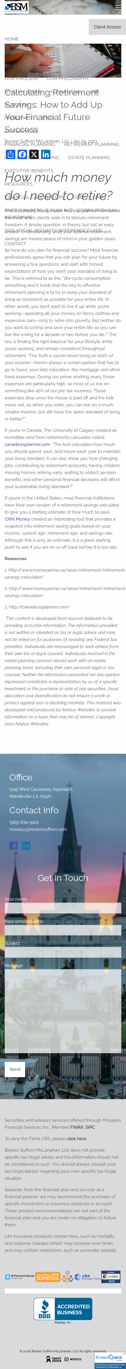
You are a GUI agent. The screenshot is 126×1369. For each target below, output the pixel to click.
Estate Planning (89, 157)
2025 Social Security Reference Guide (53, 230)
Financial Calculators (34, 197)
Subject (33, 943)
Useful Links (89, 197)
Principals (18, 118)
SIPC (90, 1127)
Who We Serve (23, 91)
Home (11, 39)
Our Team (16, 105)
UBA (95, 91)
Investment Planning (31, 157)
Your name (37, 899)
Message (35, 965)
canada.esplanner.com (27, 444)
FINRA (77, 1127)
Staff (48, 118)
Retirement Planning (92, 144)
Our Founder (22, 52)
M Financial (65, 91)
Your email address (45, 921)
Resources (18, 184)
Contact (15, 243)
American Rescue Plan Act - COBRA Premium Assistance (61, 213)
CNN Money (17, 519)
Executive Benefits (28, 170)
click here (76, 1138)
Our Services (21, 131)
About (12, 65)
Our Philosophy (68, 78)
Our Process (21, 78)
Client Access (107, 27)
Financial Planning (29, 144)
